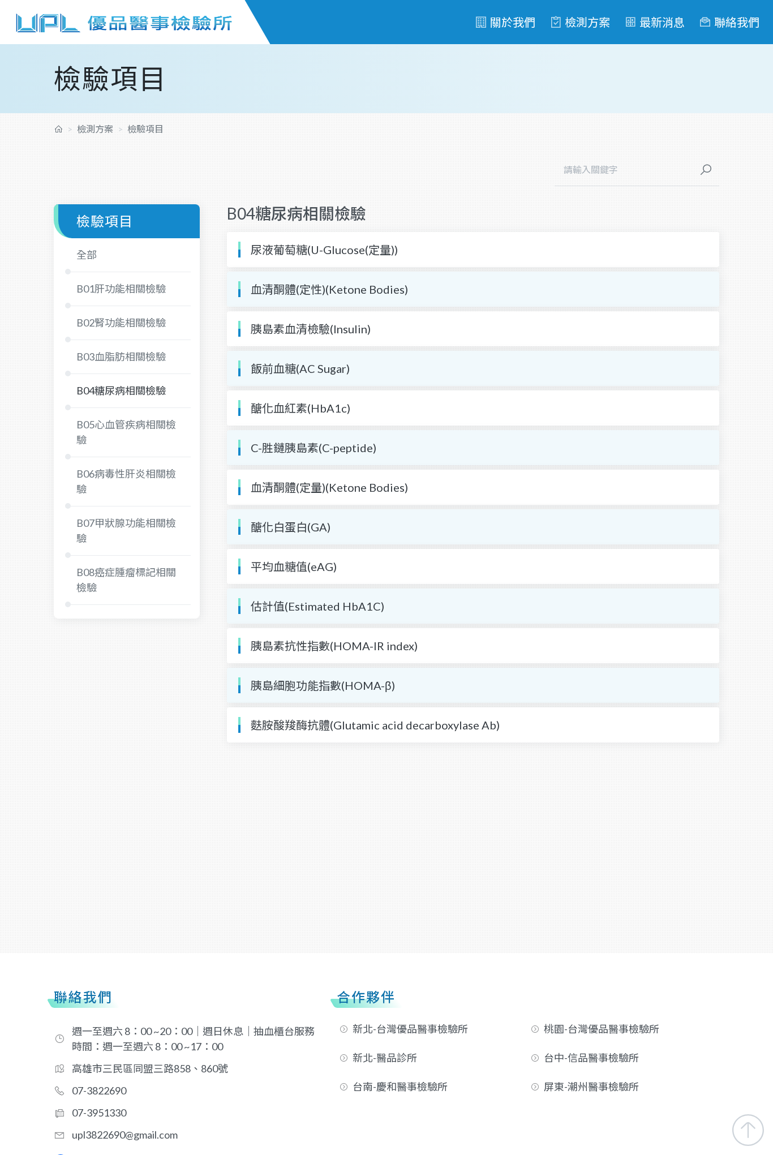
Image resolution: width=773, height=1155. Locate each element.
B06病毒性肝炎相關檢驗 (126, 481)
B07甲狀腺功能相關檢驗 (126, 530)
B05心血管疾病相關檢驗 (126, 432)
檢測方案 (587, 22)
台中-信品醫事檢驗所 (591, 1057)
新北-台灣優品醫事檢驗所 (410, 1029)
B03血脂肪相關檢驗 (121, 356)
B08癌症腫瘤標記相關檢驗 (126, 580)
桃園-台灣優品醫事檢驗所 (601, 1029)
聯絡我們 (736, 22)
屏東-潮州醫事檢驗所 (591, 1086)
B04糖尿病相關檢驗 (121, 390)
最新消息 (662, 22)
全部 (86, 254)
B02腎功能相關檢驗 (121, 322)
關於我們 (512, 22)
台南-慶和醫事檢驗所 (400, 1086)
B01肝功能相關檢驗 (121, 288)
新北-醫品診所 (385, 1057)
